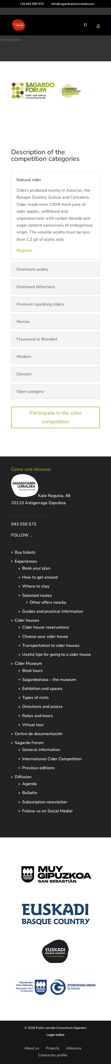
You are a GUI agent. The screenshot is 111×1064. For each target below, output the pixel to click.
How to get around (40, 577)
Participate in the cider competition (55, 417)
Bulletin (29, 793)
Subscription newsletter (44, 802)
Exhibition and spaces (42, 688)
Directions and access (42, 706)
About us (31, 1048)
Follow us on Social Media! (47, 811)
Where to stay (35, 586)
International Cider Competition (52, 759)
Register (25, 250)
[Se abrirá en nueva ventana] (33, 535)
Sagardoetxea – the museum (49, 679)
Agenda (29, 784)
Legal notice (55, 1035)
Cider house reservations (45, 627)
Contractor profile (52, 1055)
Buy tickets (25, 552)
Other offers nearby (48, 602)
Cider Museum (28, 663)
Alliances (73, 1048)
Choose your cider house (45, 636)
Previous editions (38, 768)
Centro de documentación (38, 734)
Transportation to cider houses (51, 645)
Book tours (32, 670)
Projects (52, 1048)
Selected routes (37, 595)
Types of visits (35, 697)
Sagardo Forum (29, 743)
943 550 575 (23, 524)
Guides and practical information (52, 611)
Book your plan (36, 568)
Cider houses (27, 620)
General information (41, 750)
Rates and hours (37, 716)
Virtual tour (33, 725)
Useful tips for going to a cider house (56, 654)
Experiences (26, 561)
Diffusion (23, 777)
